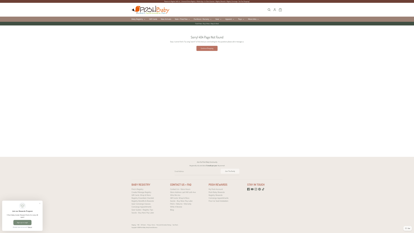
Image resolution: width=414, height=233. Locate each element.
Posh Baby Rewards (217, 192)
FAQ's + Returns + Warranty (180, 204)
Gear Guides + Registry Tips (142, 210)
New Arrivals (166, 19)
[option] (207, 23)
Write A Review (176, 207)
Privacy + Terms (151, 225)
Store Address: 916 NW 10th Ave (183, 192)
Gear (217, 19)
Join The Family (230, 171)
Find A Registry (137, 189)
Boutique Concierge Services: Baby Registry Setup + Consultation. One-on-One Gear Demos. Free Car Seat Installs (207, 23)
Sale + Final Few (181, 19)
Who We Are (175, 195)
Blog (172, 210)
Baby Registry (137, 19)
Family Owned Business (151, 227)
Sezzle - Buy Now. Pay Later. (143, 213)
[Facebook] (248, 189)
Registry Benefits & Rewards (143, 201)
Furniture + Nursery (202, 19)
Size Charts (175, 225)
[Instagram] (256, 189)
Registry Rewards (216, 195)
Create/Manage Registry (141, 192)
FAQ (138, 225)
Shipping (134, 225)
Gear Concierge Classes (141, 204)
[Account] (275, 10)
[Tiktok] (263, 189)
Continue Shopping (207, 48)
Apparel (228, 19)
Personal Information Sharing (164, 225)
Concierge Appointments (141, 207)
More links (252, 19)
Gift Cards (153, 19)
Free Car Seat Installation (218, 201)
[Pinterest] (259, 189)
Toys (240, 19)
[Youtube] (252, 189)
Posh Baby (143, 227)
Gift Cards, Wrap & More (141, 195)
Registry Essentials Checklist (143, 198)
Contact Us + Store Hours (180, 189)
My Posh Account (216, 189)
